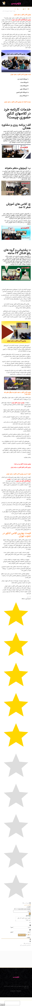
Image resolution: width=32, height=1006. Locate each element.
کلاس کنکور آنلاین (18, 46)
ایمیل (11, 932)
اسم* (11, 927)
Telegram (18, 991)
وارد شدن (26, 905)
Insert (2, 1004)
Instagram (12, 991)
